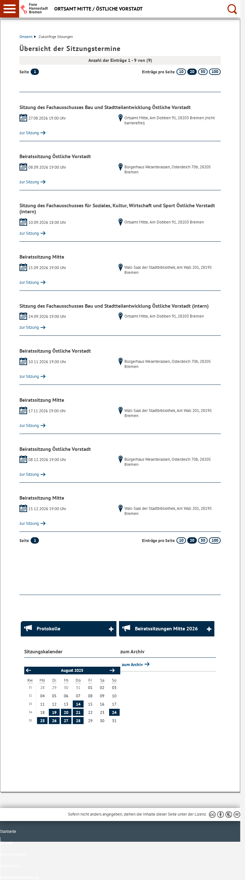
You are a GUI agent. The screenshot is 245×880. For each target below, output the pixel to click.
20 (192, 71)
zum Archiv (133, 664)
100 (215, 71)
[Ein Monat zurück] (28, 670)
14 (78, 704)
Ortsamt (26, 36)
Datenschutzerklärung (19, 877)
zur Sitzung (29, 133)
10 (181, 71)
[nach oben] (230, 870)
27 (66, 720)
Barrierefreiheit (13, 854)
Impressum (10, 866)
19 (54, 712)
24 (114, 712)
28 (78, 720)
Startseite (8, 831)
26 (54, 720)
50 (203, 71)
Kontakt (6, 843)
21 (78, 712)
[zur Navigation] (9, 9)
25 (42, 720)
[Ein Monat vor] (112, 670)
